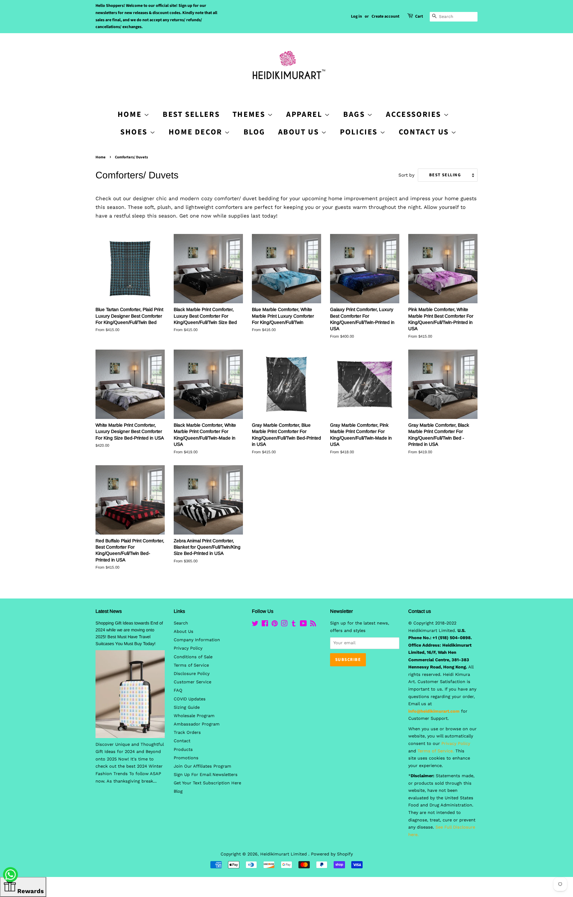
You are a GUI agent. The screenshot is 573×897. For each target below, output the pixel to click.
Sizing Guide (187, 707)
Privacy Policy (188, 648)
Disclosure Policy (192, 673)
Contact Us (425, 131)
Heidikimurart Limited (284, 854)
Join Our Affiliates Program (202, 766)
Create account (385, 16)
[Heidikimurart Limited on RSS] (313, 624)
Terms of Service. (436, 751)
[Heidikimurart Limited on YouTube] (303, 624)
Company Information (197, 639)
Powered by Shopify (332, 854)
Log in (356, 16)
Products (183, 749)
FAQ (178, 690)
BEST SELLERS (191, 114)
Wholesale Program (194, 715)
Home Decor (197, 131)
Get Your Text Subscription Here (207, 783)
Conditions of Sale (193, 656)
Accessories (414, 114)
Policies (360, 131)
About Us (299, 131)
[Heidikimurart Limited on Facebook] (264, 624)
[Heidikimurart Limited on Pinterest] (274, 624)
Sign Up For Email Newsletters (206, 774)
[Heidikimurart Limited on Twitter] (255, 624)
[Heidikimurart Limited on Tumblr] (293, 624)
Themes (249, 114)
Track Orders (187, 732)
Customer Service (192, 682)
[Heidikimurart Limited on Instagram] (284, 624)
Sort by (406, 175)
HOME (131, 114)
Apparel (305, 114)
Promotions (186, 757)
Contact (182, 740)
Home (101, 157)
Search (181, 623)
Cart (419, 16)
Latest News (109, 611)
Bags (355, 114)
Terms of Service (191, 665)
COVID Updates (190, 699)
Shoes (135, 131)
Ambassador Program (197, 724)
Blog (254, 131)
